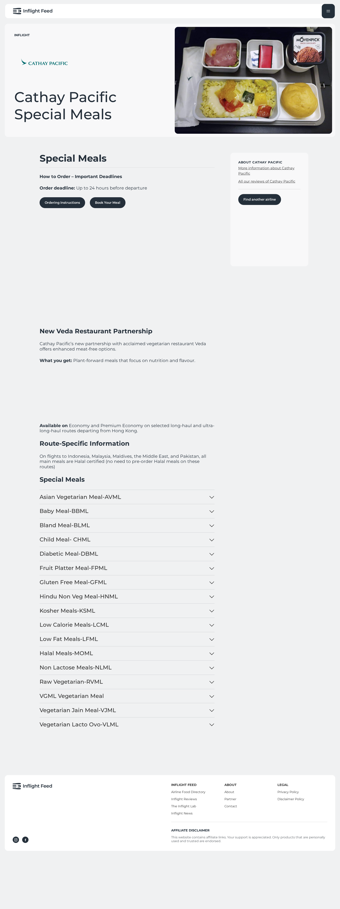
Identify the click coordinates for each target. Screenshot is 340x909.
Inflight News (182, 813)
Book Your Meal (107, 203)
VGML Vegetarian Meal (72, 696)
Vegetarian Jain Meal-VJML (78, 710)
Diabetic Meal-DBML (69, 553)
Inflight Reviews (184, 799)
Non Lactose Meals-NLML (76, 667)
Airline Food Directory (188, 792)
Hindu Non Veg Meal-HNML (79, 596)
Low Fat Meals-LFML (69, 639)
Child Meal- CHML (65, 539)
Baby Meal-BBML (64, 511)
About (229, 792)
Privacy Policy (288, 792)
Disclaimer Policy (290, 799)
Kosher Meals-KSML (67, 610)
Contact (230, 806)
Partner (230, 799)
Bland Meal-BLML (65, 525)
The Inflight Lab (183, 806)
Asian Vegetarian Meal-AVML (80, 497)
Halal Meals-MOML (66, 653)
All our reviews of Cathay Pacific (266, 181)
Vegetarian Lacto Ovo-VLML (79, 724)
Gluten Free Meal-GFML (73, 582)
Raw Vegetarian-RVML (71, 681)
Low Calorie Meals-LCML (74, 624)
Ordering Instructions (62, 203)
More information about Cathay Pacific (266, 171)
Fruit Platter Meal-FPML (73, 568)
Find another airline (259, 199)
